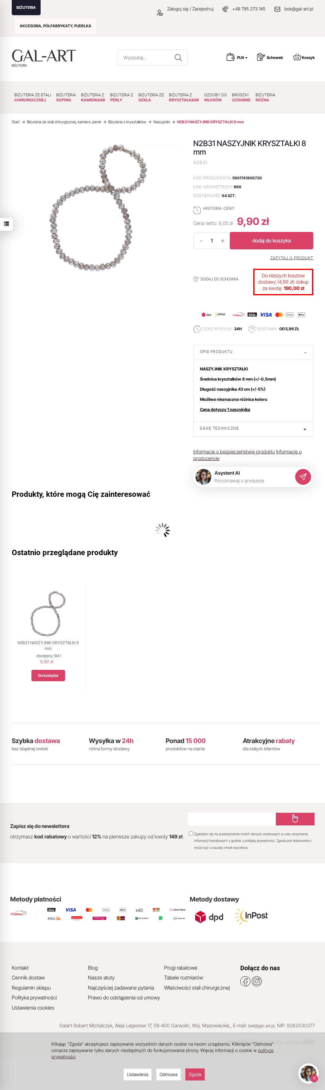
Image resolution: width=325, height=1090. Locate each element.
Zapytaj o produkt (291, 258)
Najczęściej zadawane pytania (121, 987)
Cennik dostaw (28, 977)
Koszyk (308, 57)
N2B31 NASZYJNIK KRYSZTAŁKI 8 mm (48, 645)
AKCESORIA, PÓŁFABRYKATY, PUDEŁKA (55, 25)
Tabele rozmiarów (183, 977)
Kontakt (20, 968)
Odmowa (168, 1074)
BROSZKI (241, 97)
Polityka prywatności (34, 997)
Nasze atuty (101, 977)
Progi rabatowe (180, 968)
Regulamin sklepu (31, 987)
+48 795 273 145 (248, 8)
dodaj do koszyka (271, 240)
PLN (240, 57)
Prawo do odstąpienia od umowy (124, 997)
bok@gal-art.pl (298, 8)
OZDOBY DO (215, 97)
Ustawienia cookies (33, 1007)
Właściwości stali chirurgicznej (197, 987)
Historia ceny (219, 208)
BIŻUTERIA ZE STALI (32, 97)
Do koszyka (48, 675)
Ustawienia (137, 1074)
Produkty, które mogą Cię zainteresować (81, 494)
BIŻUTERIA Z (93, 97)
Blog (93, 968)
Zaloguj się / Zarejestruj (190, 8)
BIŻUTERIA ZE (151, 97)
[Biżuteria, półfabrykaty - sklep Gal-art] (45, 55)
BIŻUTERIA (26, 7)
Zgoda (195, 1074)
